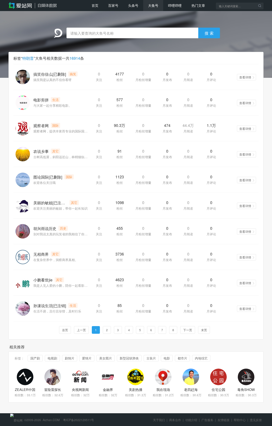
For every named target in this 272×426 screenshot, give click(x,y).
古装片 (151, 358)
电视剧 (52, 358)
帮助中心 (240, 420)
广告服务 (207, 420)
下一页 (187, 330)
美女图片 (105, 358)
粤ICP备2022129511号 (78, 420)
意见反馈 (256, 420)
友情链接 (224, 420)
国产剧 (35, 358)
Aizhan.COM (51, 420)
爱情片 (87, 358)
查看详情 (245, 77)
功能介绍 (191, 420)
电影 (167, 358)
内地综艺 (201, 358)
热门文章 (198, 5)
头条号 (133, 5)
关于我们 (159, 420)
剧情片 (69, 358)
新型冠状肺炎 (129, 358)
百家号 (113, 5)
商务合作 (175, 420)
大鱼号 (153, 5)
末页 (204, 330)
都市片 (182, 358)
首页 (95, 5)
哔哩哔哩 (175, 5)
